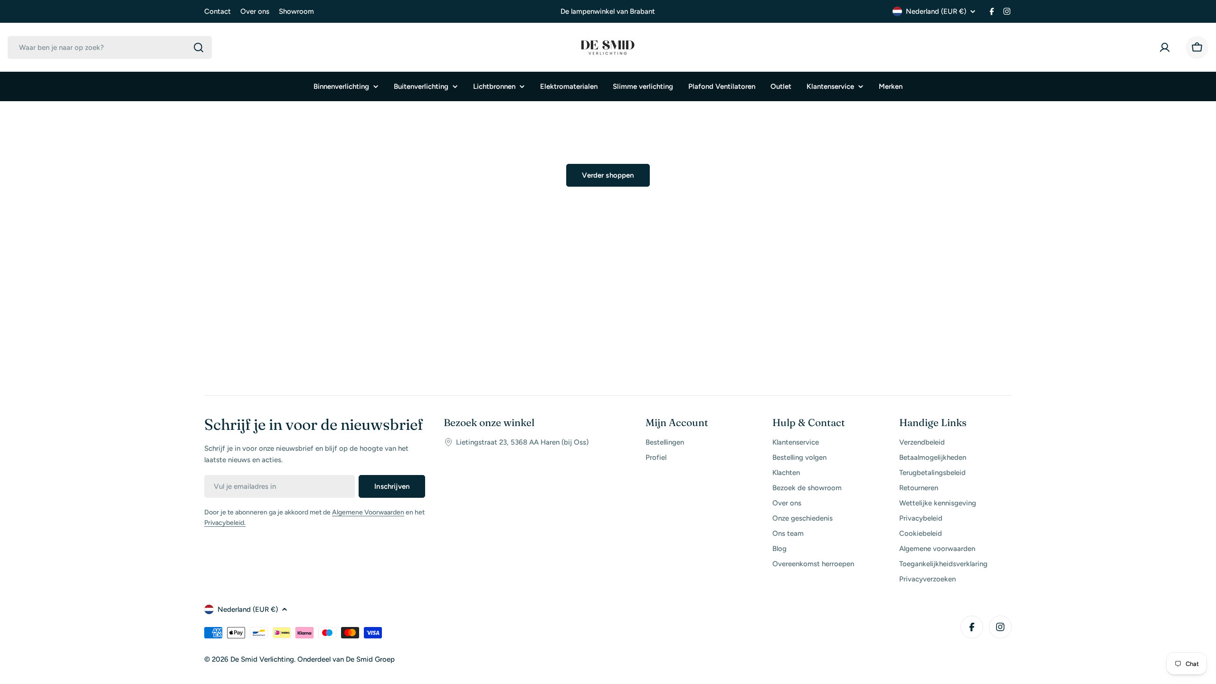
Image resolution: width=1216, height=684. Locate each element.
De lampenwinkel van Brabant (607, 11)
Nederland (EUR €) (936, 11)
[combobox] (110, 47)
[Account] (1166, 47)
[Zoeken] (198, 47)
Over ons (254, 11)
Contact (217, 11)
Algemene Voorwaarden (368, 512)
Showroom (296, 11)
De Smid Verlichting (262, 659)
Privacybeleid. (225, 523)
